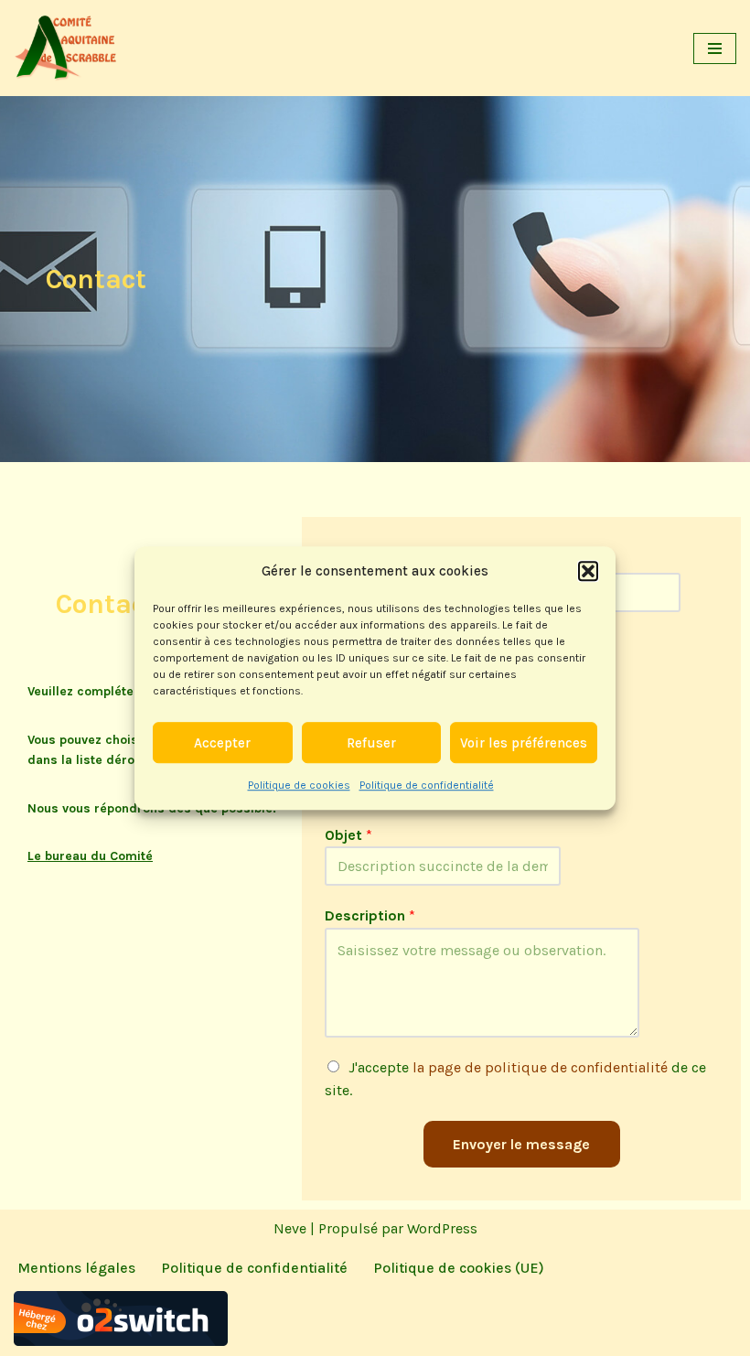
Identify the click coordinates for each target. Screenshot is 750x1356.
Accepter (222, 743)
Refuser (371, 743)
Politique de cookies (299, 785)
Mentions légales (76, 1267)
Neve (289, 1228)
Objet (348, 835)
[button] (588, 571)
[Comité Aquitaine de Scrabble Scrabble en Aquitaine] (68, 48)
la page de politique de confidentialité (540, 1067)
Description (370, 915)
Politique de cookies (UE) (458, 1267)
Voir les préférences (523, 743)
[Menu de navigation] (714, 48)
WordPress (442, 1228)
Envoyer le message (521, 1144)
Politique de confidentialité (426, 785)
